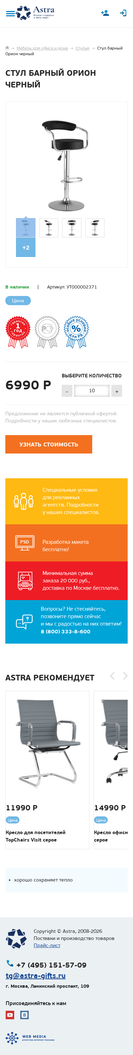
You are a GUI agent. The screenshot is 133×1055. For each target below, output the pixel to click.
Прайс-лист (47, 945)
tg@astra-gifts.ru (36, 975)
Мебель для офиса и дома (42, 48)
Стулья (82, 48)
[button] (112, 676)
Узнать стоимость (49, 444)
